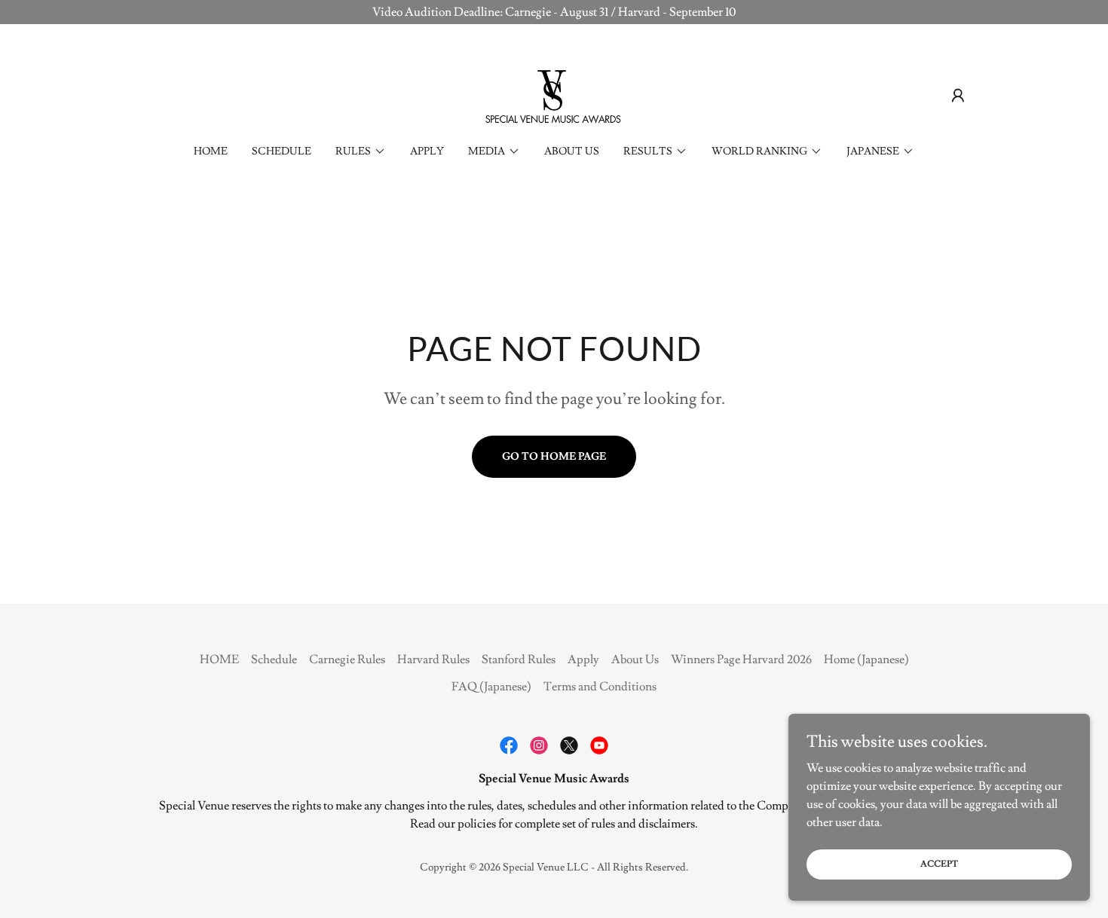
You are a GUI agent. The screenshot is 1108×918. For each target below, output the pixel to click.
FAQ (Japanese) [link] (491, 686)
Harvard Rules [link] (433, 659)
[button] (958, 96)
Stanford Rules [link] (519, 659)
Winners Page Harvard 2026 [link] (741, 659)
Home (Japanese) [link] (866, 659)
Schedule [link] (281, 151)
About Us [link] (571, 151)
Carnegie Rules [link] (347, 659)
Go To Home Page (554, 457)
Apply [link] (427, 151)
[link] (554, 92)
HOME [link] (211, 151)
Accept (939, 864)
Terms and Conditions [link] (600, 686)
